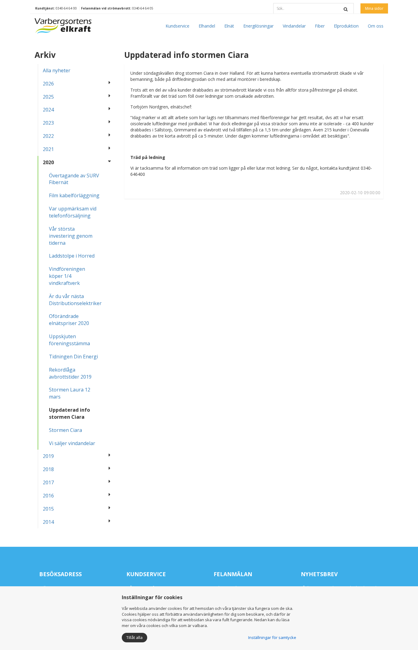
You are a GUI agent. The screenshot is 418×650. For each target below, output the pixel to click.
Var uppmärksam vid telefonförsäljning (72, 212)
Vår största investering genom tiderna (70, 235)
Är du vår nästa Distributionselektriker (75, 300)
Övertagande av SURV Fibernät (74, 179)
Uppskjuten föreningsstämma (69, 340)
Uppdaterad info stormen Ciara (69, 413)
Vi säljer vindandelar (72, 443)
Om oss (375, 26)
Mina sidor (374, 8)
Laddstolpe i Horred (72, 255)
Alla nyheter (56, 70)
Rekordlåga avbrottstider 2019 (70, 373)
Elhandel (207, 26)
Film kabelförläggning (74, 195)
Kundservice (177, 26)
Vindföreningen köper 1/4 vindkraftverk (67, 276)
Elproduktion (346, 26)
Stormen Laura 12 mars (69, 393)
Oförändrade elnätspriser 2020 (69, 320)
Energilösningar (258, 26)
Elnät (229, 26)
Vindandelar (294, 26)
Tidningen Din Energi (73, 356)
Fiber (320, 26)
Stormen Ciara (65, 430)
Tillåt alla (134, 637)
